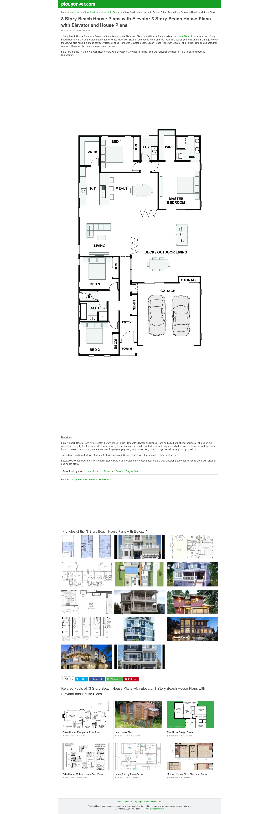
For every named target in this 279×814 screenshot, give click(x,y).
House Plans (66, 31)
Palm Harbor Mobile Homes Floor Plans (82, 774)
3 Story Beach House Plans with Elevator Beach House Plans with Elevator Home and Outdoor (103, 556)
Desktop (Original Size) (127, 471)
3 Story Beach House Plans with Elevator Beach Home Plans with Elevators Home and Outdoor (103, 638)
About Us (161, 801)
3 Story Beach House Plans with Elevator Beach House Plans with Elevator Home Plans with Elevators (107, 611)
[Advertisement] (139, 81)
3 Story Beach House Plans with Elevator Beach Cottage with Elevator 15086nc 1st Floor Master (157, 611)
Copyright (138, 801)
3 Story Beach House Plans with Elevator (91, 479)
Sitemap (117, 801)
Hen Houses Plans (124, 732)
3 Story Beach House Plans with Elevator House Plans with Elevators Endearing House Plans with (211, 556)
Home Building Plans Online (129, 774)
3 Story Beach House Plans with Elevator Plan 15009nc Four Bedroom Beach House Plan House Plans (213, 583)
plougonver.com (78, 4)
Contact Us (127, 801)
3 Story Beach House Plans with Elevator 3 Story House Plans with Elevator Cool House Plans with (158, 556)
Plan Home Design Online (180, 732)
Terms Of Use (150, 801)
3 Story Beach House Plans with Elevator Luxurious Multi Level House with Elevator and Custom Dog (212, 638)
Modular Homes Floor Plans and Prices (187, 774)
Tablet (107, 471)
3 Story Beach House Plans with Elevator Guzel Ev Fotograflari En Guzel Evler (96, 665)
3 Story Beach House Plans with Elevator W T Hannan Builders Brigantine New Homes (153, 665)
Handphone (92, 471)
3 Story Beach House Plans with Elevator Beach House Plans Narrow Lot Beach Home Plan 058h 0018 (160, 638)
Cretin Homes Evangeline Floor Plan (81, 732)
